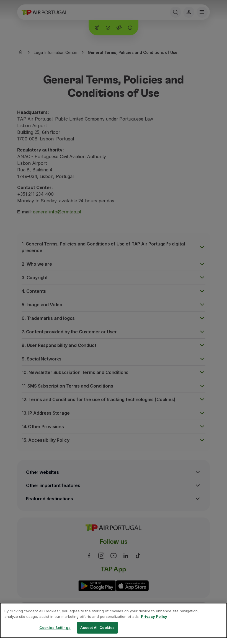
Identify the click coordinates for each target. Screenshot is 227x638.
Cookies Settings (55, 627)
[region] (113, 620)
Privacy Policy (154, 616)
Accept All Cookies (97, 627)
